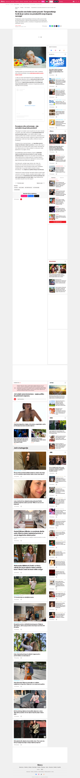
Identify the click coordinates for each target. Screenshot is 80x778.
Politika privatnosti (47, 771)
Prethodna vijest (20, 183)
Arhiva (52, 771)
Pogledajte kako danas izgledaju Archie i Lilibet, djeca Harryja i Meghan (38, 440)
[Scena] (42, 769)
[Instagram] (55, 50)
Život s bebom (27, 7)
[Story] (3, 1)
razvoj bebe (21, 187)
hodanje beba (17, 189)
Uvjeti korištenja (41, 771)
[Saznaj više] (65, 261)
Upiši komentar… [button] (21, 399)
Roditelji (21, 7)
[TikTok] (60, 50)
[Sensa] (38, 769)
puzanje (16, 187)
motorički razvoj (28, 187)
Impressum (28, 771)
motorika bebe (36, 187)
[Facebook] (51, 50)
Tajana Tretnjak (18, 25)
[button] (44, 26)
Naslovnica (17, 7)
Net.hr (15, 422)
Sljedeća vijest (40, 183)
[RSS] (64, 50)
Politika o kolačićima (34, 771)
